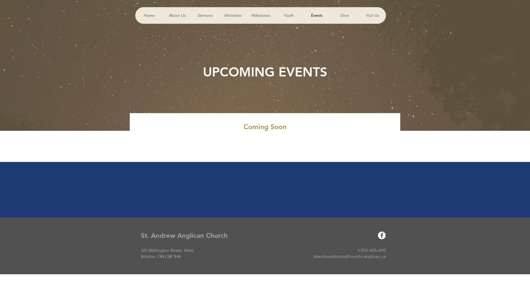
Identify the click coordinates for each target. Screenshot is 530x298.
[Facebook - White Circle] (382, 235)
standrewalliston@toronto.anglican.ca (350, 256)
